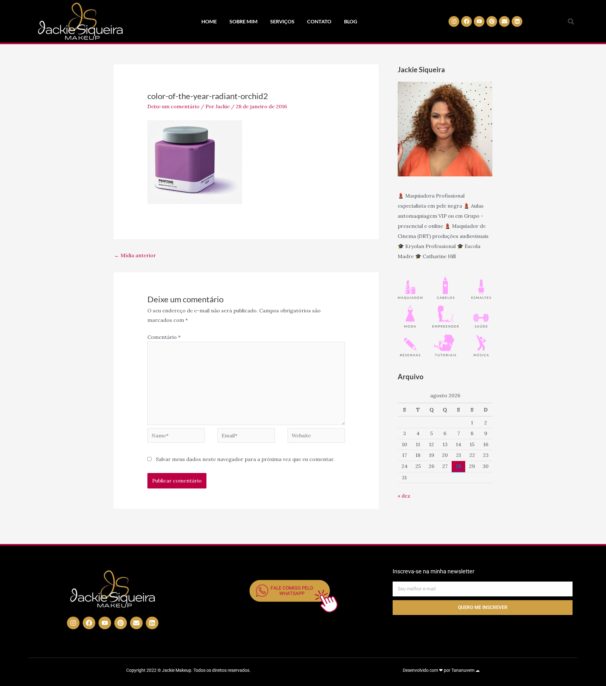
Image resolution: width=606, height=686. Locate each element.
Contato (319, 21)
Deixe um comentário (173, 106)
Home (209, 21)
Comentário (164, 337)
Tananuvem (462, 670)
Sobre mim (243, 21)
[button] (571, 21)
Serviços (282, 21)
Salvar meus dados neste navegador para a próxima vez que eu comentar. (245, 459)
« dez (404, 496)
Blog (350, 21)
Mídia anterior (135, 255)
